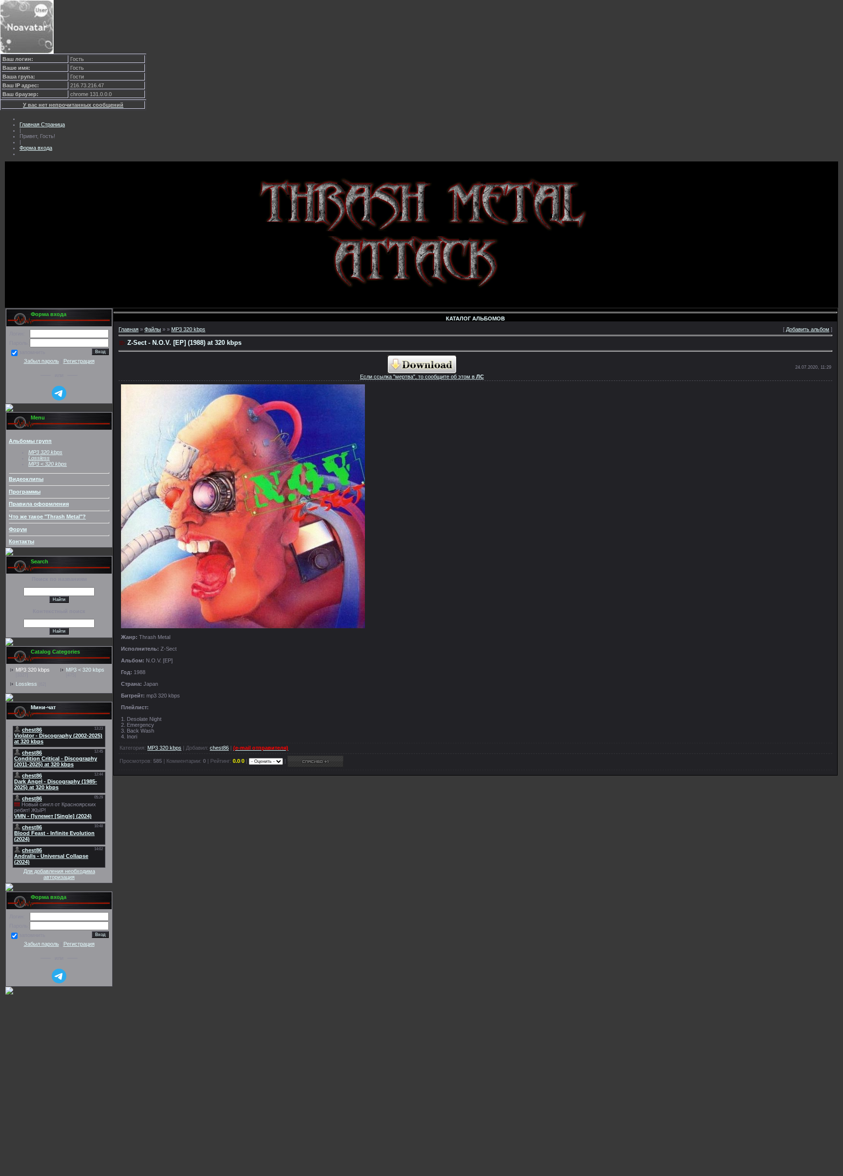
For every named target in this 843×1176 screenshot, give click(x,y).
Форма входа (36, 148)
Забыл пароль (41, 361)
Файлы (152, 329)
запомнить (32, 353)
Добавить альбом (807, 329)
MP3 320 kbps (33, 670)
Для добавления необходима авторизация (59, 874)
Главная (129, 329)
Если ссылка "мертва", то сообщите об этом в (422, 376)
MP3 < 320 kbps (47, 464)
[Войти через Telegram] (59, 393)
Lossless (26, 684)
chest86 (219, 748)
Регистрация (79, 361)
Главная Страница (42, 124)
